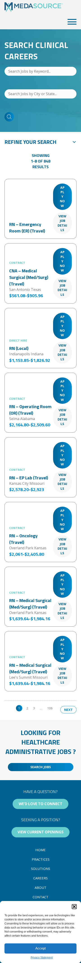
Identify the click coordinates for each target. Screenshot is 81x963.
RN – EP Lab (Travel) (28, 477)
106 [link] (50, 708)
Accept (40, 948)
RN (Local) (18, 348)
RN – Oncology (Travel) (23, 539)
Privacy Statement (42, 957)
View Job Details (62, 223)
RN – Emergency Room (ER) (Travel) (27, 227)
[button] (74, 906)
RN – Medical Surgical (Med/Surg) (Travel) (30, 603)
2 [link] (27, 708)
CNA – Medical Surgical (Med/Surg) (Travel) (28, 277)
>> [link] (59, 708)
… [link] (41, 708)
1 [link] (19, 708)
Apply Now (62, 196)
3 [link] (34, 708)
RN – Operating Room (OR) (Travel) (30, 409)
